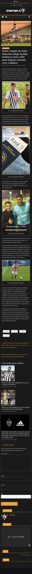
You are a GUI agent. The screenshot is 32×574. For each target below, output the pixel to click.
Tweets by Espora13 (26, 555)
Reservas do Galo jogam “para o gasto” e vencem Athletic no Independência (14, 355)
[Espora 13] (2, 17)
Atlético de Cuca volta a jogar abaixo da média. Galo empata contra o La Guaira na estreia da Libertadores (15, 345)
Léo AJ (15, 65)
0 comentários (22, 65)
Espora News (6, 48)
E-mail (3, 485)
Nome (3, 476)
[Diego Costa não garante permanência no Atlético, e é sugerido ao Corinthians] (8, 366)
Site (2, 494)
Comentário (4, 453)
